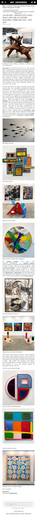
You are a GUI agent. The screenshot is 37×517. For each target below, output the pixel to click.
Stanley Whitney (29, 115)
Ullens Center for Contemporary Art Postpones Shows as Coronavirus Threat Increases (18, 12)
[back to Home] (18, 2)
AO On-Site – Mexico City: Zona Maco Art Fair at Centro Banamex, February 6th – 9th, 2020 (17, 18)
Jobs (30, 513)
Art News (8, 504)
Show (16, 504)
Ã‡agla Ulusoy (9, 272)
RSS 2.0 (11, 505)
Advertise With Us (15, 513)
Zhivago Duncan (28, 263)
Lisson (32, 113)
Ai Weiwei (20, 115)
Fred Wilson (27, 110)
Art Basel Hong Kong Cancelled (10, 10)
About (22, 513)
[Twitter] (31, 2)
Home (4, 6)
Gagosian (5, 100)
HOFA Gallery (17, 272)
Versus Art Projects (9, 267)
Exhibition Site (13, 493)
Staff (26, 513)
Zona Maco (6, 68)
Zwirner (30, 99)
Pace (11, 107)
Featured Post (12, 504)
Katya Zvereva (29, 275)
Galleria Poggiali (12, 261)
